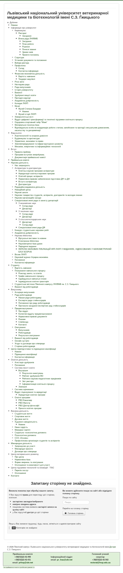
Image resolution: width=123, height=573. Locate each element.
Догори (113, 546)
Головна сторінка (75, 513)
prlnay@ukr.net (26, 562)
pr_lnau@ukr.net (64, 560)
